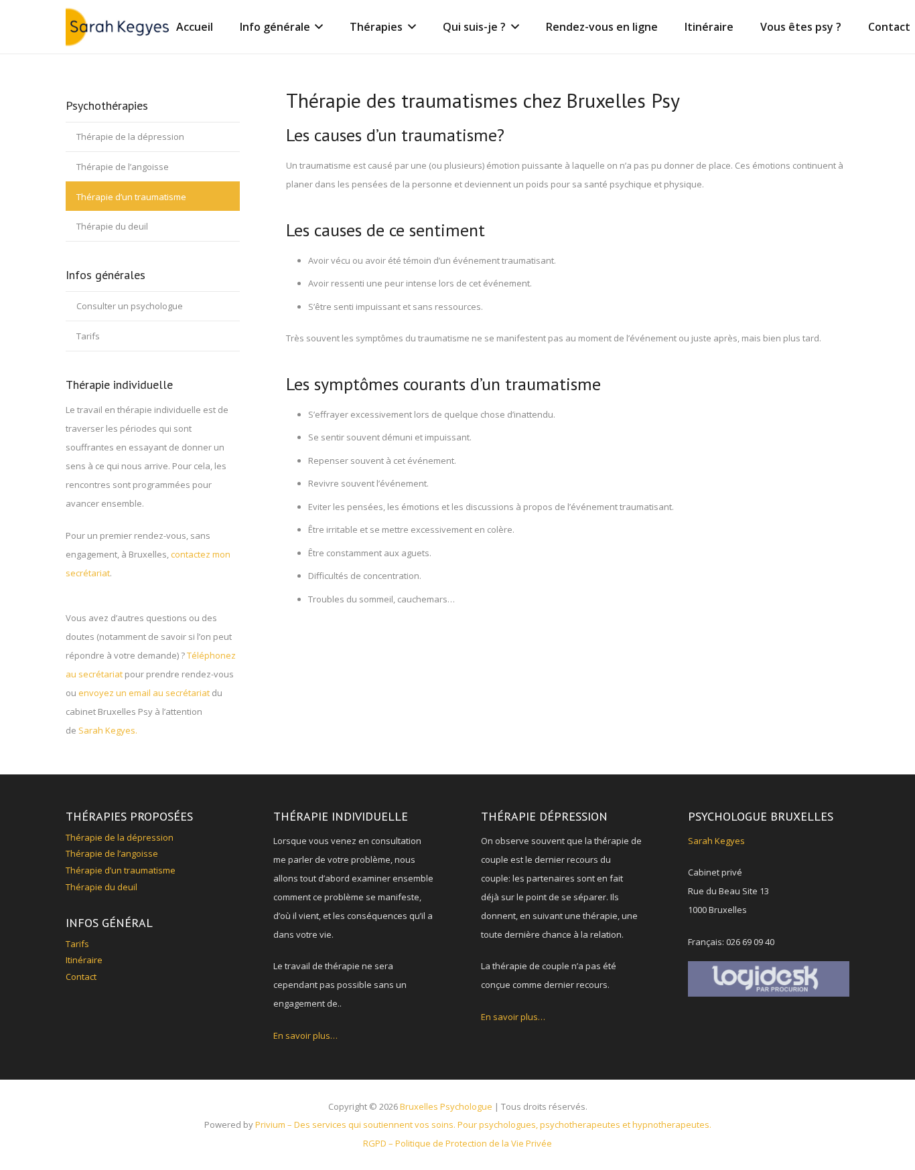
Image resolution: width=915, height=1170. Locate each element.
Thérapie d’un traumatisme (131, 197)
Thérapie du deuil (112, 226)
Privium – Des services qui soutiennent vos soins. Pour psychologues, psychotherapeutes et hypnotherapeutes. (483, 1124)
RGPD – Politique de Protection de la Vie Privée (457, 1143)
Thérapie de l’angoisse (122, 167)
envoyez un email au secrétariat (144, 693)
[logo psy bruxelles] (119, 27)
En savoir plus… (305, 1035)
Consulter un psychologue (129, 306)
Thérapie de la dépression (130, 137)
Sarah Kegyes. (107, 730)
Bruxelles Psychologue (446, 1106)
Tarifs (88, 336)
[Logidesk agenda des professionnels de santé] (768, 979)
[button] (317, 27)
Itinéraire (84, 960)
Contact (81, 977)
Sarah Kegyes (716, 841)
